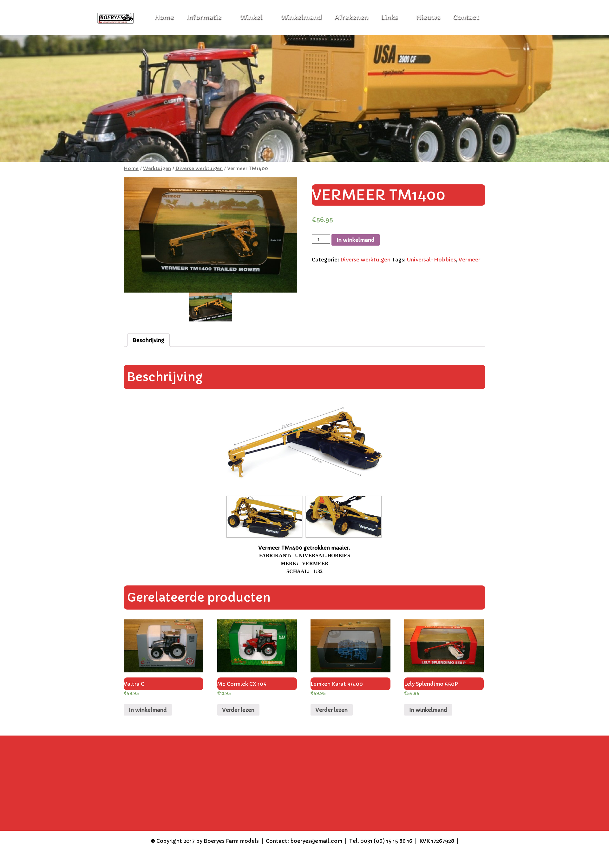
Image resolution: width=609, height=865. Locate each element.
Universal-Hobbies (431, 259)
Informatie (204, 17)
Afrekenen (351, 17)
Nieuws (428, 17)
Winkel (251, 17)
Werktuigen (157, 168)
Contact (466, 17)
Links (389, 17)
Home (131, 168)
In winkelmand (356, 240)
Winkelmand (301, 17)
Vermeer (469, 259)
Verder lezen (238, 710)
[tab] (148, 340)
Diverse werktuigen (199, 168)
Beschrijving (148, 340)
